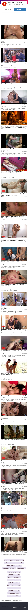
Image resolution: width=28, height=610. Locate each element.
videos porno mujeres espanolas (14, 563)
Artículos (4, 606)
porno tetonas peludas (14, 593)
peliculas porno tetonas (14, 595)
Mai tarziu (8, 9)
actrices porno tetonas (14, 577)
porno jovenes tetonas (14, 572)
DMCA (8, 606)
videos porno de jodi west (14, 565)
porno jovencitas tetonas (14, 585)
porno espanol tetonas (14, 580)
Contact (19, 606)
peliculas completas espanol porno (14, 560)
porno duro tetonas (14, 590)
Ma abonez (20, 9)
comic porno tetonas (14, 574)
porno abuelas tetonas (14, 588)
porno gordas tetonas (14, 582)
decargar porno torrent (9, 568)
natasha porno (21, 568)
